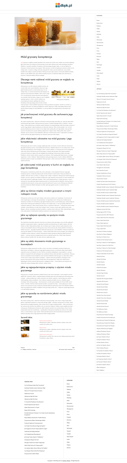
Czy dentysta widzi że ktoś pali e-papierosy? (107, 159)
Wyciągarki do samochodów (103, 167)
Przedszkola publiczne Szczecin (104, 176)
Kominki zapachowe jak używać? (104, 113)
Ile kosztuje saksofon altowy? (103, 356)
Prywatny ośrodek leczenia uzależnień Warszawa (108, 206)
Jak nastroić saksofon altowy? (103, 364)
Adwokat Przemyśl (101, 264)
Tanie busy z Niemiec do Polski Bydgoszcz (106, 242)
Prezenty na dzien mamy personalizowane (106, 181)
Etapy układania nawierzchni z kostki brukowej (107, 126)
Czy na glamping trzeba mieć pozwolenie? (106, 93)
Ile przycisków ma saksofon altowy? (105, 350)
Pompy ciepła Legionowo (102, 223)
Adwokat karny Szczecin (102, 292)
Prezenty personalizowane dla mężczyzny (106, 317)
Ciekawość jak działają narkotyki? (104, 140)
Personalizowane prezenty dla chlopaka (105, 326)
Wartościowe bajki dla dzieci (103, 104)
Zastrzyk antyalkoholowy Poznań (104, 173)
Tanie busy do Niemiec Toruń (103, 237)
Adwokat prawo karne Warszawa (104, 298)
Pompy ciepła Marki (101, 228)
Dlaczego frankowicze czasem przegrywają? (107, 151)
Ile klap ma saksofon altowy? (103, 339)
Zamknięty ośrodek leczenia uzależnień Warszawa (108, 198)
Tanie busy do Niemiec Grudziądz (104, 231)
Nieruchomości (100, 42)
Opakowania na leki (101, 102)
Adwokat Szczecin (101, 276)
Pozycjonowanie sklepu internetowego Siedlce (107, 129)
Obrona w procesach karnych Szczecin (105, 99)
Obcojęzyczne (100, 45)
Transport (99, 67)
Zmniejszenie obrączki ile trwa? (104, 148)
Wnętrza (98, 81)
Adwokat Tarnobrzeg (101, 259)
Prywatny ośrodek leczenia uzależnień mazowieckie (108, 201)
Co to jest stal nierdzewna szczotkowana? (106, 110)
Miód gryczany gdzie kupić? (46, 334)
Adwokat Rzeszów (101, 262)
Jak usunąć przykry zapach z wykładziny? (106, 145)
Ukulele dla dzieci (101, 256)
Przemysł (98, 53)
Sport (98, 62)
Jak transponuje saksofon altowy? (104, 359)
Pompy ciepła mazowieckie (103, 220)
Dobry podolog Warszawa (102, 348)
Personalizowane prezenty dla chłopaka (105, 323)
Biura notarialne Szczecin (102, 170)
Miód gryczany (43, 327)
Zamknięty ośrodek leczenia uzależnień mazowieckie (109, 195)
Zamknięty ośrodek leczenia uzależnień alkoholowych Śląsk (110, 187)
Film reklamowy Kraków (102, 309)
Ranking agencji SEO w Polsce (104, 212)
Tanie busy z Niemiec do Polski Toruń (105, 245)
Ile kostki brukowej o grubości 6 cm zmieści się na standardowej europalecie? (108, 122)
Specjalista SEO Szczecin (102, 281)
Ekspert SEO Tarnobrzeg (102, 118)
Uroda (98, 76)
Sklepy (98, 59)
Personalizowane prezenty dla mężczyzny (106, 320)
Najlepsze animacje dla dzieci (103, 209)
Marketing (99, 34)
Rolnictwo (99, 56)
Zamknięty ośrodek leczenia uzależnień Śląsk (107, 190)
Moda (98, 37)
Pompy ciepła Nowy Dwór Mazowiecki (105, 217)
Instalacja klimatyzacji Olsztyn (103, 334)
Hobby (98, 28)
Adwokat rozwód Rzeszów (103, 284)
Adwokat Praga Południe (102, 273)
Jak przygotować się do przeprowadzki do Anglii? (108, 137)
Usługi (98, 78)
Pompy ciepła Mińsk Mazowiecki (104, 226)
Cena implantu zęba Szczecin (103, 165)
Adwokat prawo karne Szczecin (104, 295)
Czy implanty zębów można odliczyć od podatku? (108, 156)
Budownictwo (100, 23)
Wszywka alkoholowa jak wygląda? (105, 328)
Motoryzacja (99, 40)
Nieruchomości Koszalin (102, 178)
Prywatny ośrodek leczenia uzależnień (105, 203)
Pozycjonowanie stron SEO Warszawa (105, 215)
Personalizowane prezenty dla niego (105, 314)
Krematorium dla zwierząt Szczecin (104, 240)
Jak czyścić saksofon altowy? (103, 337)
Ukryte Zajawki (100, 73)
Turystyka (98, 70)
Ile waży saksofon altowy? (103, 342)
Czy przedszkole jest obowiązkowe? (105, 142)
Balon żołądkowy (100, 370)
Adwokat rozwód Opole (102, 289)
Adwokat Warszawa (101, 270)
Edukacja (99, 26)
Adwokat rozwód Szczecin (103, 306)
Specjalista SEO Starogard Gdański (104, 278)
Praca (98, 48)
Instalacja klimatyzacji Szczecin (104, 331)
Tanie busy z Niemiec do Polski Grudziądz (106, 248)
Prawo (98, 51)
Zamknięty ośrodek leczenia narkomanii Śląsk (107, 96)
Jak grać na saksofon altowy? (103, 345)
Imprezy (98, 31)
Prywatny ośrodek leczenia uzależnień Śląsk (106, 192)
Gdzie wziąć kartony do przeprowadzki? (106, 154)
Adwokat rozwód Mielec (102, 287)
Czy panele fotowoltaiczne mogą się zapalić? (107, 134)
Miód (22, 62)
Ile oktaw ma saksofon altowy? (104, 353)
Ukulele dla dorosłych (101, 267)
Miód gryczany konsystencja (46, 320)
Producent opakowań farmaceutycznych (106, 131)
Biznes (98, 20)
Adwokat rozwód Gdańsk (102, 301)
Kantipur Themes (66, 460)
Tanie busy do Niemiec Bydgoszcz (104, 234)
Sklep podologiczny (101, 367)
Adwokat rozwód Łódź (102, 303)
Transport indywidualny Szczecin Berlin (105, 253)
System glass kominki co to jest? (104, 116)
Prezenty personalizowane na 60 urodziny (106, 184)
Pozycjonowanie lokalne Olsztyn (104, 162)
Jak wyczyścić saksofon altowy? (104, 362)
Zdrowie (98, 84)
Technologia (99, 65)
